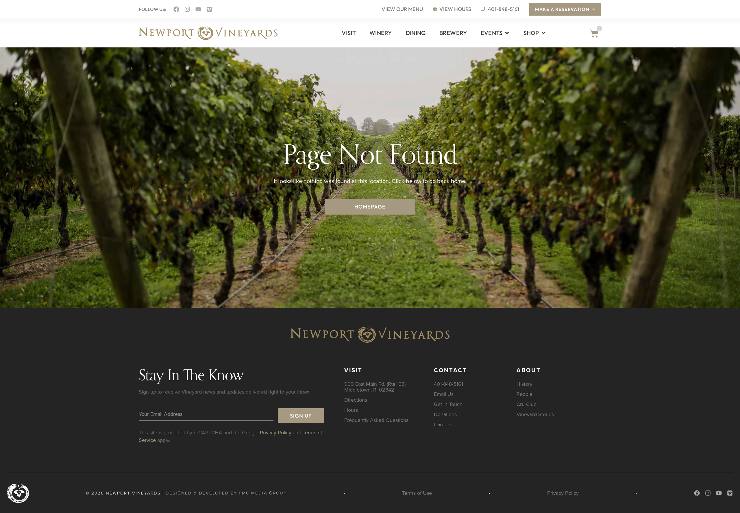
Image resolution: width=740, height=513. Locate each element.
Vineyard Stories (535, 414)
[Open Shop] (543, 33)
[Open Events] (507, 33)
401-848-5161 (448, 383)
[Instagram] (187, 9)
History (524, 383)
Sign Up (301, 415)
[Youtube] (198, 9)
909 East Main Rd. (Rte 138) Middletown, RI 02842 (375, 386)
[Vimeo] (209, 9)
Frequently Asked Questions (376, 420)
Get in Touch (448, 404)
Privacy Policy (275, 432)
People (524, 394)
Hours (351, 410)
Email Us (444, 394)
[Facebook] (176, 9)
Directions (355, 399)
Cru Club (526, 404)
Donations (445, 414)
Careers (443, 424)
